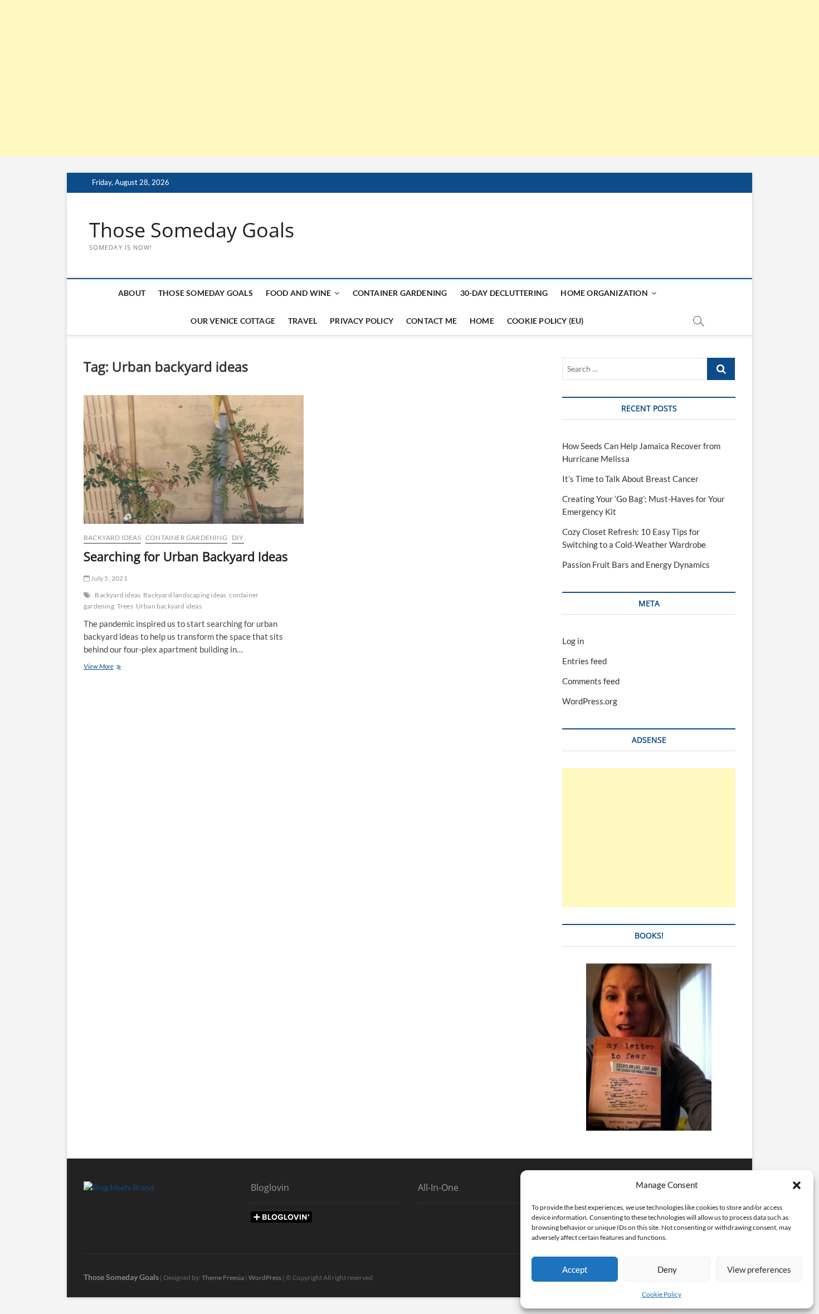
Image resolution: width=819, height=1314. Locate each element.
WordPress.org (589, 701)
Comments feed (591, 681)
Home (482, 320)
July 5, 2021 (109, 578)
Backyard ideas (117, 595)
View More (112, 667)
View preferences (759, 1269)
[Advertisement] (334, 78)
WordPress (264, 1277)
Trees (125, 606)
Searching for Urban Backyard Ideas (185, 556)
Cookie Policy (661, 1294)
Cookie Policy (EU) (545, 320)
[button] (796, 1185)
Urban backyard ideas (169, 606)
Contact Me (431, 320)
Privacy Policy (361, 320)
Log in (573, 641)
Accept (575, 1269)
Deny (667, 1269)
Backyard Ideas (112, 537)
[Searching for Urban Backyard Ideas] (194, 459)
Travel (302, 320)
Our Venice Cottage (233, 320)
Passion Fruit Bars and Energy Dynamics (636, 564)
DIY (238, 537)
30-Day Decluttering (504, 293)
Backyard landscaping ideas (184, 595)
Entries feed (584, 661)
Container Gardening (400, 293)
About (131, 293)
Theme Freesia (223, 1277)
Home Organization (603, 293)
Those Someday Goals (191, 230)
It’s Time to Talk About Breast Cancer (630, 479)
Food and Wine (299, 293)
